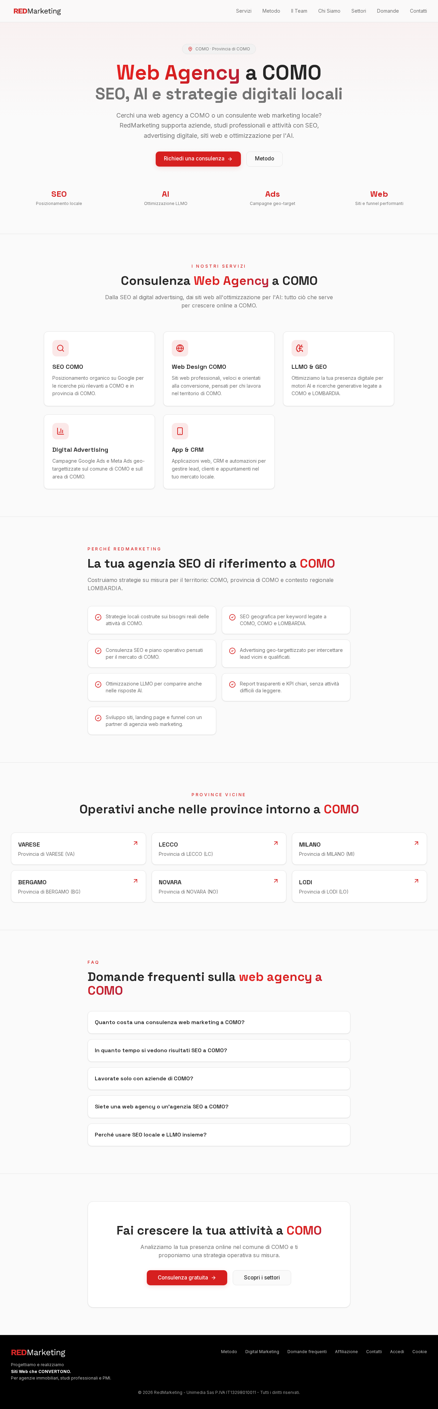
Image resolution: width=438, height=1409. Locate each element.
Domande (388, 11)
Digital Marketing (262, 1351)
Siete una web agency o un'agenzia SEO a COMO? (162, 1106)
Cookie (419, 1351)
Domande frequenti (307, 1351)
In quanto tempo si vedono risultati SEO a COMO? (161, 1050)
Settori (358, 11)
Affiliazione (346, 1351)
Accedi (397, 1351)
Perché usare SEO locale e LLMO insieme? (151, 1134)
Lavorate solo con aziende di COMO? (144, 1078)
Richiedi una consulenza (194, 158)
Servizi (244, 11)
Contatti (418, 11)
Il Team (299, 11)
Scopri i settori (262, 1277)
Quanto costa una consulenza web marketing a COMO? (170, 1022)
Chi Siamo (329, 11)
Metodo (271, 11)
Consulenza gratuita (183, 1277)
